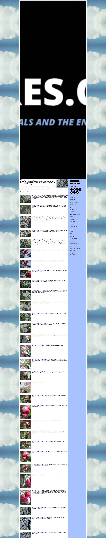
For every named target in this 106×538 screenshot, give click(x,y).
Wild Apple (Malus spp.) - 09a (38, 323)
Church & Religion (73, 219)
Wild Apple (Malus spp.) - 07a (38, 270)
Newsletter (72, 236)
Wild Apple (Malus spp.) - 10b (38, 359)
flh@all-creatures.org (77, 254)
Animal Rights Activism (74, 206)
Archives (72, 207)
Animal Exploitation (74, 202)
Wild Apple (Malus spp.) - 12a (38, 405)
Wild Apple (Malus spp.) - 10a (38, 345)
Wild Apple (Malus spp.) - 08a (38, 290)
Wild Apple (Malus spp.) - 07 (37, 260)
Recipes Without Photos (75, 245)
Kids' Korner (72, 229)
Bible (71, 212)
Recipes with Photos (74, 243)
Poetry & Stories (73, 238)
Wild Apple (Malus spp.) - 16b (38, 490)
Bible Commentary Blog (75, 214)
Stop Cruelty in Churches (75, 248)
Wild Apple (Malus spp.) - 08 (37, 280)
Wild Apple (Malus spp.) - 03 (37, 230)
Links (71, 233)
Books (71, 216)
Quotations (72, 241)
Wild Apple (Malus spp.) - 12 (37, 395)
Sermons (72, 246)
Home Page (72, 195)
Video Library (72, 250)
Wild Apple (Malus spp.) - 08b (38, 301)
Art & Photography (73, 209)
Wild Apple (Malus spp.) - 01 (37, 205)
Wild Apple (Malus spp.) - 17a (38, 517)
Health (71, 224)
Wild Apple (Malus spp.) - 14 (37, 431)
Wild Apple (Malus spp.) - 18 (37, 532)
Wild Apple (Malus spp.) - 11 (37, 371)
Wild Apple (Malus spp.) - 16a (38, 474)
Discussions (72, 221)
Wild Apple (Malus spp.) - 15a (38, 451)
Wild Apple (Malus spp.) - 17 (37, 507)
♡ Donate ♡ (75, 181)
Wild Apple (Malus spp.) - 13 (37, 420)
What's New (72, 197)
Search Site (75, 183)
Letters (71, 231)
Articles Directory (73, 211)
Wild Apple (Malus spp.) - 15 (37, 441)
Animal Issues (73, 204)
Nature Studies (73, 234)
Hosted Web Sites (73, 226)
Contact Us (72, 199)
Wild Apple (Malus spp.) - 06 (37, 249)
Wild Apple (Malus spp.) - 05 (37, 195)
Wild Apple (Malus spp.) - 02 (37, 216)
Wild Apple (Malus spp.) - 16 (37, 464)
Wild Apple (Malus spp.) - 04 (37, 239)
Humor (71, 228)
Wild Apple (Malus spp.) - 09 (37, 313)
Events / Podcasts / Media (75, 223)
